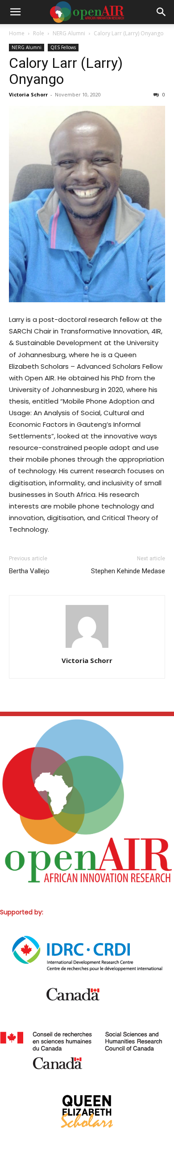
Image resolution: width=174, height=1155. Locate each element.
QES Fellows (63, 47)
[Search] (161, 12)
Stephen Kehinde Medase (128, 571)
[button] (15, 12)
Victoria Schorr (28, 94)
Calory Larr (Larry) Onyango (66, 71)
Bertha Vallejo (29, 571)
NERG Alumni (69, 33)
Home (17, 33)
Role (38, 33)
